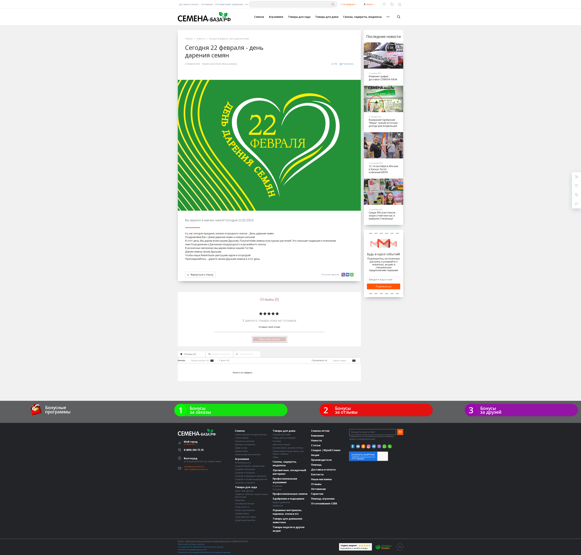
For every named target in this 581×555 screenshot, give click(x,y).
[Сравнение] (392, 4)
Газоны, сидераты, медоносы (362, 16)
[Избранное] (384, 4)
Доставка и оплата (189, 4)
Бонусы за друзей (490, 410)
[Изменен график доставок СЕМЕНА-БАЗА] (383, 55)
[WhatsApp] (352, 274)
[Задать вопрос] (576, 203)
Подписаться (383, 286)
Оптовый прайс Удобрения (229, 4)
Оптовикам (207, 4)
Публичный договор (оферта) (191, 544)
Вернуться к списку (202, 274)
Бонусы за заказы (200, 410)
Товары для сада (299, 16)
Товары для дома (326, 16)
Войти (369, 4)
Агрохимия (276, 16)
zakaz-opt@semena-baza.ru (196, 469)
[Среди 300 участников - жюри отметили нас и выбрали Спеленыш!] (383, 192)
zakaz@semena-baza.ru (194, 466)
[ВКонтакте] (347, 274)
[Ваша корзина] (399, 4)
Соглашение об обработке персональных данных (200, 547)
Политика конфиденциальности (192, 549)
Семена (259, 16)
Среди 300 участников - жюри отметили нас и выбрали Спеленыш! (383, 215)
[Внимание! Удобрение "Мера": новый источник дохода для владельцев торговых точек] (383, 99)
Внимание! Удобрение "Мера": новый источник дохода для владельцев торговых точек (383, 124)
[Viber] (343, 274)
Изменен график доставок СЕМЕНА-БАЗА (383, 78)
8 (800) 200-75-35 (194, 450)
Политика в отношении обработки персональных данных (204, 552)
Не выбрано (349, 4)
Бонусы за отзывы (346, 410)
